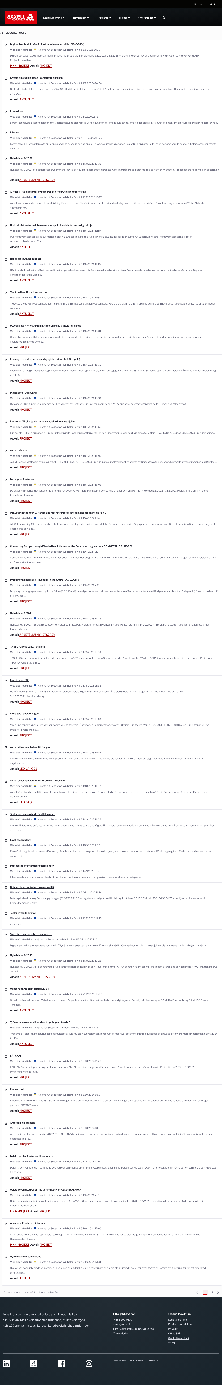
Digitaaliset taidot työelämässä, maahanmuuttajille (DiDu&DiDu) (47, 44)
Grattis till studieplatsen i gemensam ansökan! (36, 77)
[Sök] (163, 17)
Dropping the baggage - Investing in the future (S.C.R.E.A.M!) (44, 579)
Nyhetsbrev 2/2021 (21, 613)
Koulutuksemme (52, 17)
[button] (211, 4)
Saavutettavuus (120, 1360)
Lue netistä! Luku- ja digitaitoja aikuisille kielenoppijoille (42, 421)
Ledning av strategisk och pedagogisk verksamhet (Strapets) (45, 359)
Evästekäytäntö (151, 1360)
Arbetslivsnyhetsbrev (37, 180)
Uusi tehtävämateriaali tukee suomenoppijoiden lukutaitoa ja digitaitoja (51, 225)
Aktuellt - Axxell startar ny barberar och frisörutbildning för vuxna (48, 191)
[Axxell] (20, 17)
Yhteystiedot (146, 17)
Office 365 (174, 1333)
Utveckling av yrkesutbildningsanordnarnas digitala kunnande (45, 325)
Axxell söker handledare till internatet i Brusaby (37, 780)
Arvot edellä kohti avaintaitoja (27, 1223)
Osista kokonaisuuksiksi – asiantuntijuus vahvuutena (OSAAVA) (46, 1189)
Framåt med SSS (19, 680)
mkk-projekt (19, 65)
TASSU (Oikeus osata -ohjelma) (27, 646)
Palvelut (173, 1328)
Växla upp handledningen (24, 713)
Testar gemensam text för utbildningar (32, 814)
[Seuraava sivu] (219, 1292)
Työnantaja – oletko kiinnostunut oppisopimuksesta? (40, 1022)
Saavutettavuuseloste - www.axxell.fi (31, 933)
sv (200, 4)
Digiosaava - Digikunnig (23, 392)
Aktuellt (26, 99)
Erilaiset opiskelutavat (180, 1324)
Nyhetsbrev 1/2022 (21, 955)
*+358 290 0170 (122, 1319)
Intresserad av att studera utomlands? (32, 865)
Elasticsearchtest (20, 839)
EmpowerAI (17, 1089)
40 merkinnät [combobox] (10, 1293)
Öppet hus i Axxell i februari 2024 (29, 988)
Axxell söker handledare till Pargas (30, 747)
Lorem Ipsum (17, 111)
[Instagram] (97, 1364)
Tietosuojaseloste (136, 1360)
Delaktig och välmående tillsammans (31, 1156)
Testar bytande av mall (23, 912)
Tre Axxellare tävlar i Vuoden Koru (29, 292)
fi (195, 4)
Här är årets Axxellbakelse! (25, 258)
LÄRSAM (15, 1055)
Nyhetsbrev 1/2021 (21, 158)
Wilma (172, 1342)
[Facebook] (69, 1364)
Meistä (123, 17)
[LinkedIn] (14, 1364)
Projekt (46, 65)
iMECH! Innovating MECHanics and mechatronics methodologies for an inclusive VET (59, 512)
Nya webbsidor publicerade (25, 1256)
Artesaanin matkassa (22, 1122)
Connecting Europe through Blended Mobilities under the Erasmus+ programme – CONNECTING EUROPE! (71, 546)
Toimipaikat (80, 17)
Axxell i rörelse (18, 450)
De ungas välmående (22, 479)
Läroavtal (15, 132)
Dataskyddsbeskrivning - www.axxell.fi (32, 886)
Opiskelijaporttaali (178, 1337)
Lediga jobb (28, 768)
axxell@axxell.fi (121, 1324)
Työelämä (103, 17)
